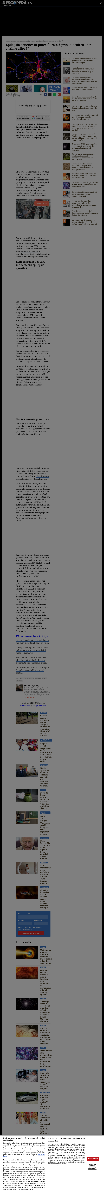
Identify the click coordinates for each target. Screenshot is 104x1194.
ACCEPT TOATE (93, 1159)
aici (21, 1177)
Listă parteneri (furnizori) (56, 1166)
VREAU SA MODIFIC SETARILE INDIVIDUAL (92, 1166)
